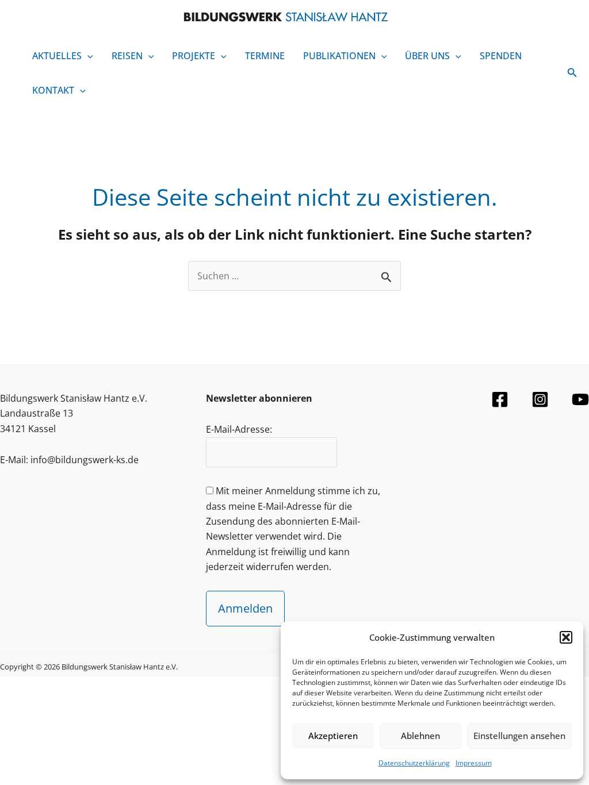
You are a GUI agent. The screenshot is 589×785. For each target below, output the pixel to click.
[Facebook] (499, 399)
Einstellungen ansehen (519, 735)
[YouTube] (580, 399)
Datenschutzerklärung (414, 763)
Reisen (127, 55)
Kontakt (53, 90)
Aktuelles (57, 55)
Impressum (474, 763)
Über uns (427, 55)
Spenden (501, 55)
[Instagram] (540, 399)
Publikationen (339, 55)
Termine (265, 55)
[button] (566, 637)
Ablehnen (420, 735)
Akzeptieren (333, 735)
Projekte (193, 55)
